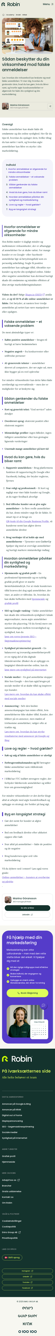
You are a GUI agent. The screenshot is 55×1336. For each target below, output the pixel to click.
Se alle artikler (27, 908)
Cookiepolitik (9, 1226)
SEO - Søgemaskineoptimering (18, 1126)
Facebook (26, 1288)
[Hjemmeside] (3, 15)
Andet (18, 15)
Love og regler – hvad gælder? (25, 204)
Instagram (26, 1271)
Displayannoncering (12, 1121)
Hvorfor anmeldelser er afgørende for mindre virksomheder (27, 171)
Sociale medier (10, 1132)
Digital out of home (12, 1115)
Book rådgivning (29, 993)
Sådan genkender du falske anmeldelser (23, 186)
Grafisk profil (8, 1156)
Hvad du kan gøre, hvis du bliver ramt (28, 192)
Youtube (26, 1282)
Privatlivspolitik (10, 1238)
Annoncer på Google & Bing (16, 1103)
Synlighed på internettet (14, 1138)
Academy (10, 15)
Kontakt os (7, 1197)
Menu (46, 4)
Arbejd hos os (9, 1180)
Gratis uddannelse (11, 1191)
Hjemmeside (8, 1161)
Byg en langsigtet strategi (22, 209)
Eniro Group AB (9, 1232)
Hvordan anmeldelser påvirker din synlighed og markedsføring (26, 198)
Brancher (6, 1185)
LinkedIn (26, 914)
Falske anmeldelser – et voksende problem (26, 178)
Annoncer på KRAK (11, 1109)
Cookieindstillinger (11, 1220)
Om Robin (7, 1202)
